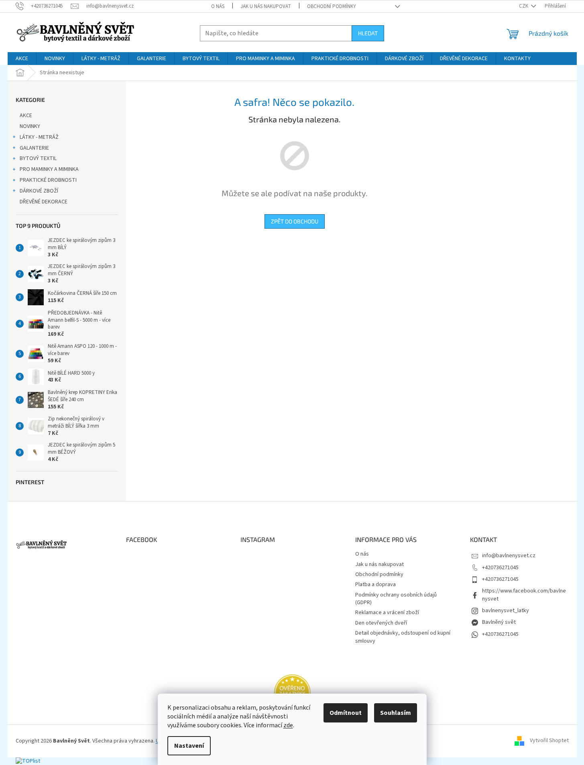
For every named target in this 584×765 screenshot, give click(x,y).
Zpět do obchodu (294, 221)
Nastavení (189, 745)
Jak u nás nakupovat (265, 6)
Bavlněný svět (499, 622)
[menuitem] (22, 58)
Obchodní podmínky (331, 6)
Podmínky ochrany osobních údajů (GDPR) (396, 599)
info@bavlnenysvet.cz (508, 556)
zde (288, 725)
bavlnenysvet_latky (505, 611)
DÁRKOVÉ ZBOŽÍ (39, 191)
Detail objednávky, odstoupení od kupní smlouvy (402, 637)
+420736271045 (500, 568)
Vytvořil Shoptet (549, 741)
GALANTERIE (34, 148)
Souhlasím (395, 712)
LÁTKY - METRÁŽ (39, 137)
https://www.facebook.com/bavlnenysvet (524, 595)
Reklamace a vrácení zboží (387, 613)
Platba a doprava (375, 584)
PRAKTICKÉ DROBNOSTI (48, 180)
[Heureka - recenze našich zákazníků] (292, 692)
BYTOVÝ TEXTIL (38, 158)
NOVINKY (30, 126)
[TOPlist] (28, 761)
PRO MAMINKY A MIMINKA (49, 169)
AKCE (26, 116)
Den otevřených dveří (381, 623)
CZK (524, 6)
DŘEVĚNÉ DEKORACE (43, 202)
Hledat (368, 33)
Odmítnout (346, 712)
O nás (217, 6)
